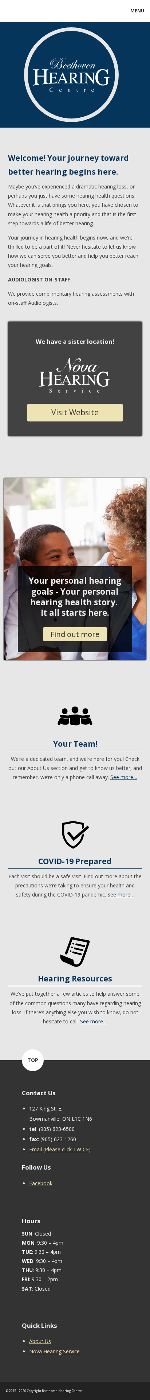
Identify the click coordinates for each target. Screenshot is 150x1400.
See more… (123, 777)
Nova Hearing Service (54, 1351)
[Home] (71, 112)
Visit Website (75, 412)
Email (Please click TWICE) (60, 1149)
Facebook (40, 1183)
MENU (137, 11)
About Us (40, 1341)
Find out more (75, 634)
